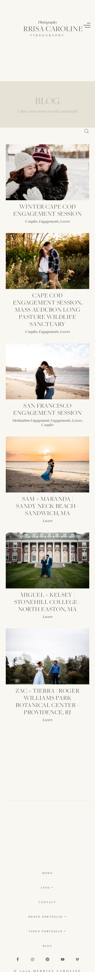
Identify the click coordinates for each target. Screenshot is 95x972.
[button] (86, 25)
